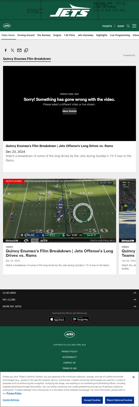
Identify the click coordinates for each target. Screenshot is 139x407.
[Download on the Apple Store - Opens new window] (57, 319)
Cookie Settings (11, 400)
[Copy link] (26, 51)
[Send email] (19, 52)
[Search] (128, 26)
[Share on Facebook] (5, 52)
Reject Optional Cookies (119, 400)
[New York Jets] (69, 335)
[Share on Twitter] (12, 52)
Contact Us (69, 362)
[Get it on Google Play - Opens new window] (80, 321)
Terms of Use (69, 368)
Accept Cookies (92, 400)
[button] (70, 111)
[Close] (133, 377)
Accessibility (69, 357)
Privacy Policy (69, 351)
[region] (69, 389)
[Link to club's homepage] (7, 24)
